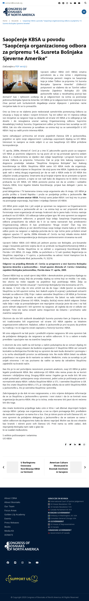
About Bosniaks (12, 502)
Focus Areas (10, 510)
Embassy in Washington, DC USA (63, 515)
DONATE (8, 534)
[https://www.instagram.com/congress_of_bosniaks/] (22, 562)
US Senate (54, 527)
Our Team (9, 506)
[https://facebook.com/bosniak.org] (8, 562)
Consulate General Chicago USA (63, 518)
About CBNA (10, 498)
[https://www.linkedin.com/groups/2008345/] (30, 562)
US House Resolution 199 (60, 504)
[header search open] (85, 3)
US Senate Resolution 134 (60, 507)
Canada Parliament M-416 (61, 509)
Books (7, 526)
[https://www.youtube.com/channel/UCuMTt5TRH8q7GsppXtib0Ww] (37, 562)
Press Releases (11, 522)
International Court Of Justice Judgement (67, 501)
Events (7, 518)
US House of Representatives (62, 524)
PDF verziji (20, 66)
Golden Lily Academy (14, 514)
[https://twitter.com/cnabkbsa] (15, 562)
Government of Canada (60, 533)
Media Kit (9, 530)
